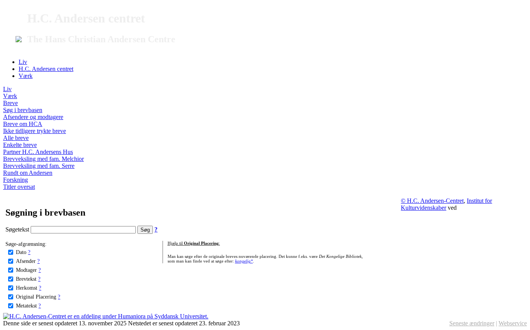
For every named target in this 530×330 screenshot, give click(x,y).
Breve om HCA (22, 124)
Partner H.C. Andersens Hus (38, 152)
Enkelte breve (20, 145)
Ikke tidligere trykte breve (34, 131)
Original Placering (36, 297)
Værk (26, 76)
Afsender (26, 261)
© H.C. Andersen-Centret (432, 200)
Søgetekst (18, 229)
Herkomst (26, 288)
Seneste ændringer (471, 323)
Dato (21, 252)
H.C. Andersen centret (46, 69)
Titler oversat (19, 186)
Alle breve (16, 138)
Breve (10, 103)
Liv (23, 62)
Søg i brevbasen (22, 110)
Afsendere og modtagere (33, 117)
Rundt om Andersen (27, 172)
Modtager (26, 270)
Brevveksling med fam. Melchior (43, 158)
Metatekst (26, 305)
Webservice (513, 323)
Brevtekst (26, 279)
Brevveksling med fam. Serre (38, 165)
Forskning (15, 179)
